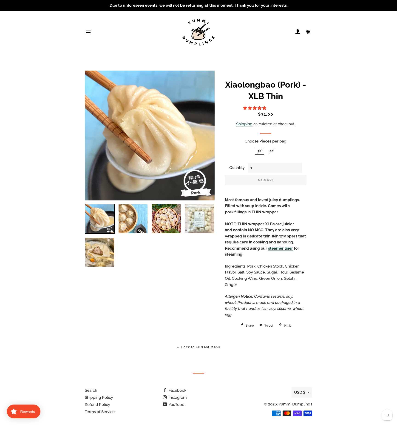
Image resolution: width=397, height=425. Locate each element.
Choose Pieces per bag (265, 141)
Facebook (177, 390)
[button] (255, 108)
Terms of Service (100, 411)
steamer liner (280, 248)
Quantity (237, 167)
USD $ (300, 392)
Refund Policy (97, 404)
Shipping (244, 124)
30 (260, 151)
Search (91, 390)
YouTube (176, 404)
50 (271, 151)
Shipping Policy (99, 397)
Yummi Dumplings (295, 404)
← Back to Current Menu (198, 347)
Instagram (177, 397)
